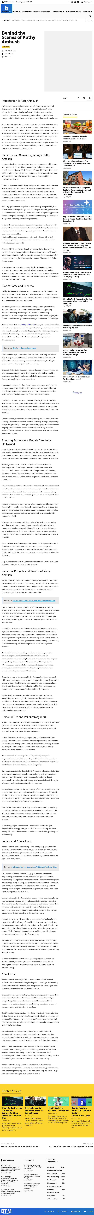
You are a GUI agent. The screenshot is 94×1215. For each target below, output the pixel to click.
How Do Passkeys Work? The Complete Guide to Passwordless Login (81, 1112)
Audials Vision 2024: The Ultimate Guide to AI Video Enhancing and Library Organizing (77, 274)
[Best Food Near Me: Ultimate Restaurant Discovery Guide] (77, 127)
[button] (90, 16)
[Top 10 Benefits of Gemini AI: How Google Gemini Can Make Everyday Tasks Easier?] (77, 207)
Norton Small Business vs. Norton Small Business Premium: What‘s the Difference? (32, 1186)
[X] (75, 2)
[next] (91, 20)
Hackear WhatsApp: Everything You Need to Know (71, 1146)
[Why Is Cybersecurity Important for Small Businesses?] (77, 367)
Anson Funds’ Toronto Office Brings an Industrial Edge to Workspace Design (75, 352)
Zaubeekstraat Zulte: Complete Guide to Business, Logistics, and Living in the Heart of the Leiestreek (77, 191)
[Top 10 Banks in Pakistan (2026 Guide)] (58, 1101)
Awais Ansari (9, 54)
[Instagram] (71, 2)
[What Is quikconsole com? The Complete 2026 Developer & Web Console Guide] (77, 151)
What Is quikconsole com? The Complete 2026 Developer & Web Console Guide (76, 163)
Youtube (90, 1211)
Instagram (64, 1211)
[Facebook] (68, 2)
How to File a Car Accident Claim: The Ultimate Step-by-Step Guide (32, 1167)
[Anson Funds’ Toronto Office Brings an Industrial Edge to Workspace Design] (77, 340)
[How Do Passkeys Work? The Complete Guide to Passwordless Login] (81, 1101)
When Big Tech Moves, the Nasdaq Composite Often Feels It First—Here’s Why (77, 301)
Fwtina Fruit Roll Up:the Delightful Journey (20, 1146)
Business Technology (8, 1189)
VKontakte (77, 1211)
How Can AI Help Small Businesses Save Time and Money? (32, 1176)
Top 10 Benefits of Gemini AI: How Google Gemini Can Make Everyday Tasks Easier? (39, 20)
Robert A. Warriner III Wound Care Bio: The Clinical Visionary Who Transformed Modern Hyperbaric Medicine (77, 246)
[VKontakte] (72, 1211)
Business (6, 47)
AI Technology (6, 1165)
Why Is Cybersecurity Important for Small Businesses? (76, 378)
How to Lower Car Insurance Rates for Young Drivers (77, 326)
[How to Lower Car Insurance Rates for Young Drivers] (77, 316)
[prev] (87, 20)
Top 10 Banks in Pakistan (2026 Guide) (58, 1109)
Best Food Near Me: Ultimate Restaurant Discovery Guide (75, 137)
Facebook (51, 1211)
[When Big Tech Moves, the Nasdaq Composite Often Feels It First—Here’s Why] (77, 289)
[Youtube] (78, 2)
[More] (89, 98)
